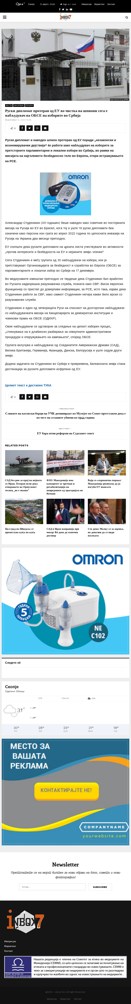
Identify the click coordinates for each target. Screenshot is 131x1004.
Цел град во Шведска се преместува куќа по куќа (20, 530)
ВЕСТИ (9, 105)
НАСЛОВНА (19, 105)
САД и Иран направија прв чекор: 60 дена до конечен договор (63, 532)
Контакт (111, 4)
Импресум (86, 4)
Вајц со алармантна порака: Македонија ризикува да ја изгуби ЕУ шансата (104, 483)
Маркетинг (99, 4)
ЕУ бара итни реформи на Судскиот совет (65, 433)
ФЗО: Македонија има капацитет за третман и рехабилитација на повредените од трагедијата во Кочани (65, 486)
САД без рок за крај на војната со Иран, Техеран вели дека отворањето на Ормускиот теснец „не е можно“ (23, 485)
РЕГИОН (29, 105)
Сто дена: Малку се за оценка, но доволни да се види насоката (106, 532)
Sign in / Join (69, 4)
